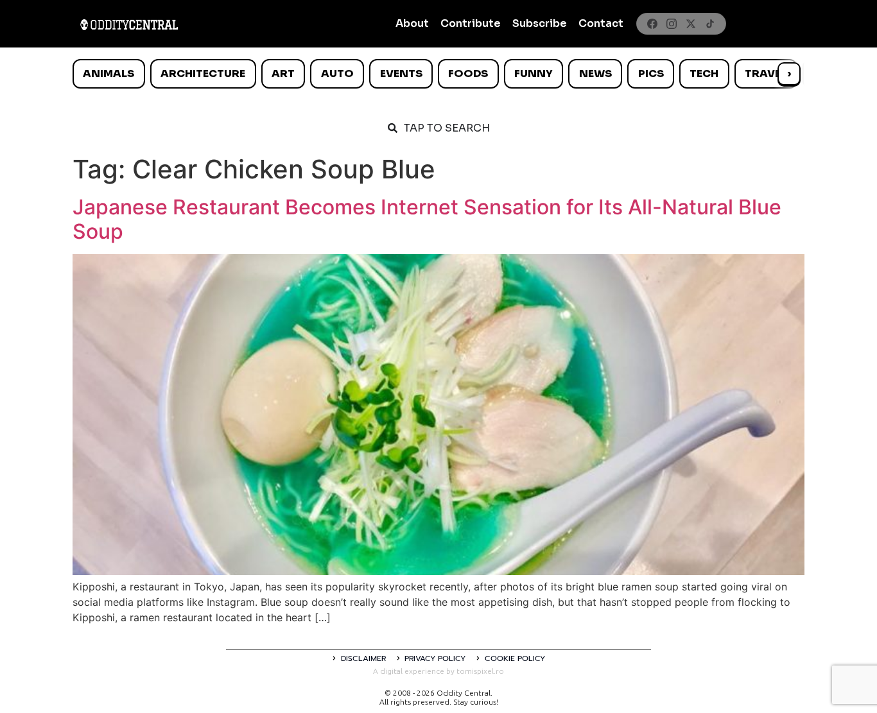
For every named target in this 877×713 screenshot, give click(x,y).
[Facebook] (652, 24)
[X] (691, 24)
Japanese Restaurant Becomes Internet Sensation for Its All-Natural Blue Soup (427, 219)
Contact (600, 23)
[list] (438, 73)
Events (401, 73)
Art (283, 73)
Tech (704, 73)
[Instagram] (671, 24)
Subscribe (539, 23)
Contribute (470, 23)
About (412, 23)
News (595, 73)
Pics (651, 73)
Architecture (203, 73)
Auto (337, 73)
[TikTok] (710, 24)
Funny (533, 73)
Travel (765, 73)
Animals (108, 73)
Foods (468, 73)
